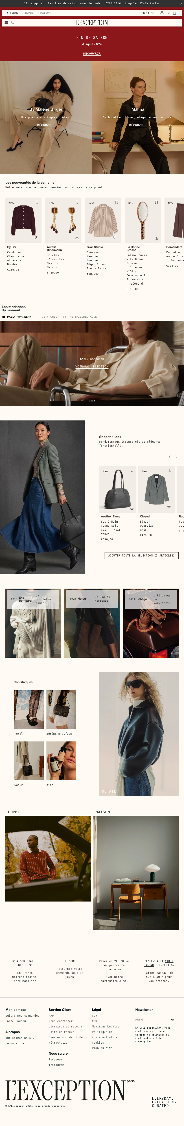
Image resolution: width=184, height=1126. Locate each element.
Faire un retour (61, 1032)
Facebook (55, 1059)
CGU (94, 1021)
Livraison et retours (66, 1026)
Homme (14, 812)
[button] (181, 3)
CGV (94, 1015)
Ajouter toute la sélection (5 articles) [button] (141, 555)
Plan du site (102, 1048)
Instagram (56, 1065)
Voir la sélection (91, 366)
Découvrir (92, 53)
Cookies (98, 1042)
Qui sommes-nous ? (19, 1038)
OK (172, 1020)
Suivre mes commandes (22, 1015)
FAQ (51, 1015)
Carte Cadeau (15, 1021)
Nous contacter (60, 1021)
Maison (103, 812)
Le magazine (14, 1043)
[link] (33, 623)
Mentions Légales (105, 1026)
